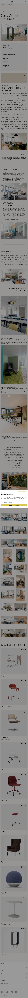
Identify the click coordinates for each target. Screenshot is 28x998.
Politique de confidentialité (21, 491)
